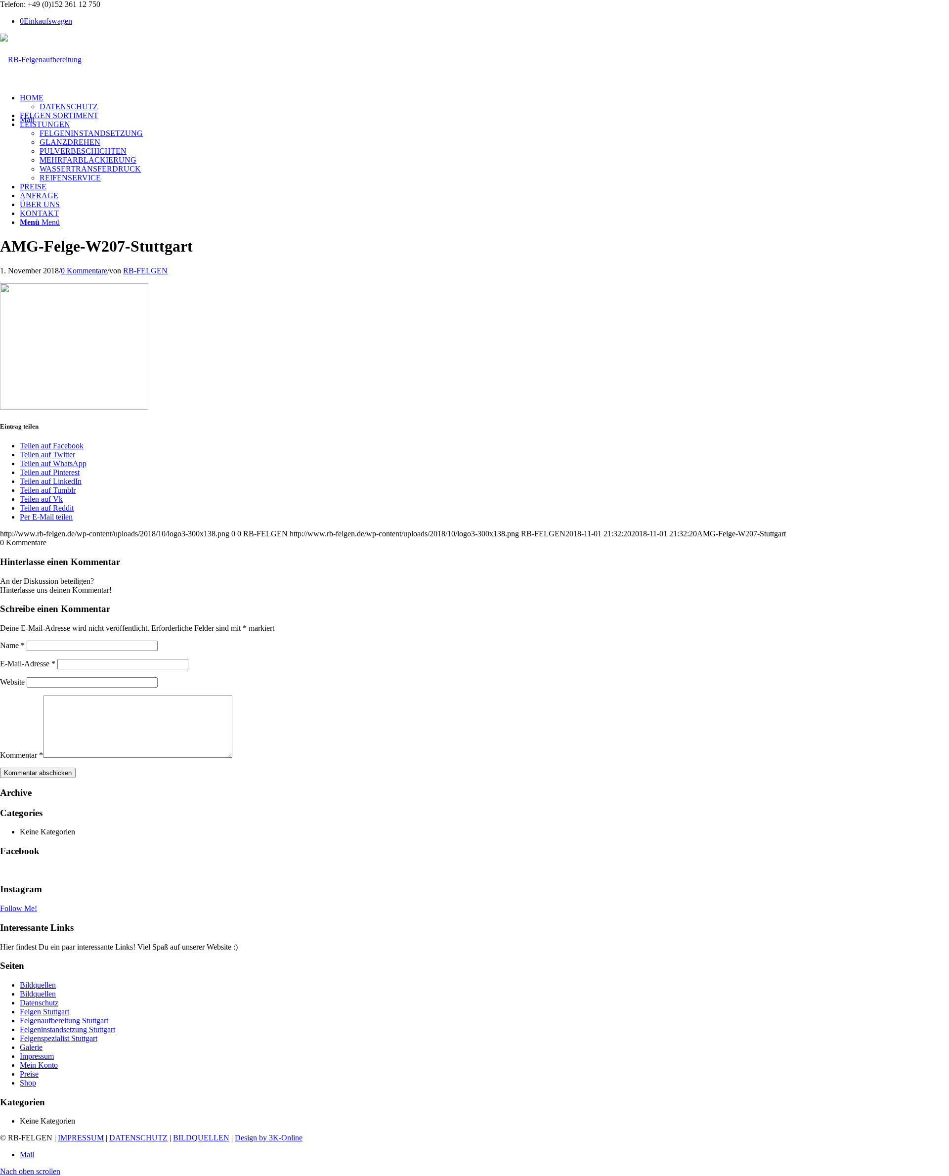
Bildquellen (38, 985)
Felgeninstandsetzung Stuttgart (67, 1029)
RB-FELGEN (145, 270)
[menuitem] (484, 102)
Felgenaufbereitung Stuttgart (64, 1020)
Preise (29, 1074)
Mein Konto (39, 1065)
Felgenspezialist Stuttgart (58, 1038)
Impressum (37, 1056)
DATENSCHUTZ (138, 1137)
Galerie (31, 1047)
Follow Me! (18, 908)
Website (12, 682)
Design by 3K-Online (268, 1137)
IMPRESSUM (81, 1137)
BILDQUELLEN (201, 1137)
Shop (28, 1083)
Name (12, 645)
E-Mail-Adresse (27, 663)
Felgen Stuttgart (44, 1011)
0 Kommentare (84, 270)
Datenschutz (39, 1003)
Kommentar (21, 755)
